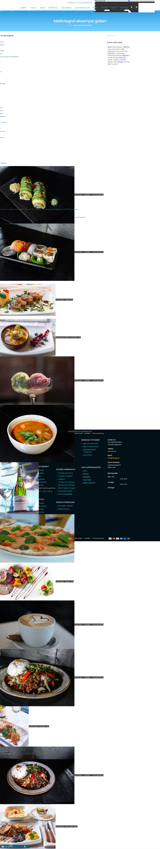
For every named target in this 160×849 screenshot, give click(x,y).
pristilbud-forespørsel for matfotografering (61, 209)
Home (70, 25)
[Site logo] (79, 3)
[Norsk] (132, 8)
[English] (137, 8)
